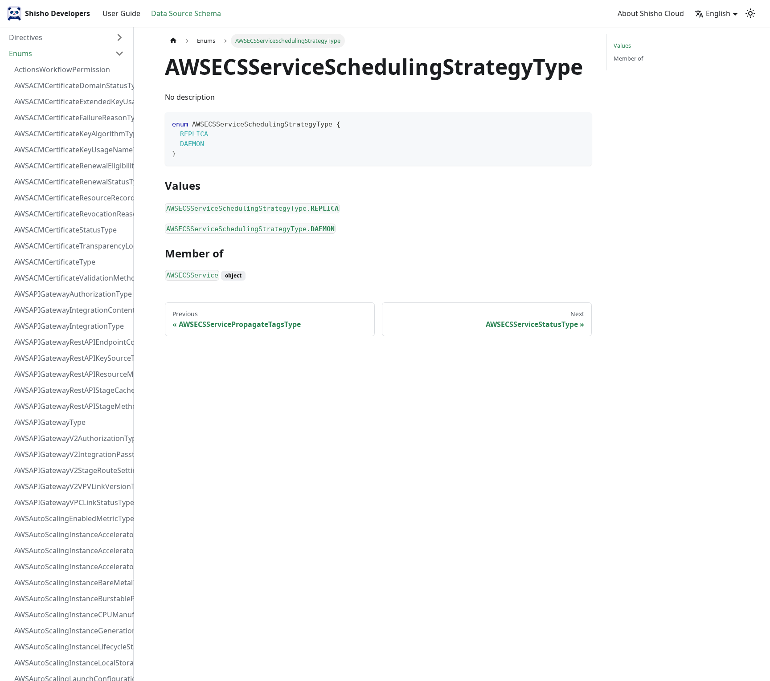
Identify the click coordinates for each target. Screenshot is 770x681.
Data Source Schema (186, 13)
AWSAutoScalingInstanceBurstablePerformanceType (71, 599)
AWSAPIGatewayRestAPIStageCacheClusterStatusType (71, 390)
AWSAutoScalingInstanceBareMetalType (71, 582)
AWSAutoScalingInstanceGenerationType (71, 631)
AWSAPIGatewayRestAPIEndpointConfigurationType (71, 342)
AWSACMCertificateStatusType (65, 230)
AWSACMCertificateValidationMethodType (71, 278)
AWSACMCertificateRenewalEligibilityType (71, 166)
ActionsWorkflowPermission (62, 69)
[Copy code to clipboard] (580, 123)
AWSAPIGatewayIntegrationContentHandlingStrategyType (71, 310)
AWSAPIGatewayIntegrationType (69, 326)
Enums (20, 53)
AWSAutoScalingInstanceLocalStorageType (71, 663)
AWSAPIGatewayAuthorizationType (71, 294)
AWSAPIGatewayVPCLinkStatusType (71, 502)
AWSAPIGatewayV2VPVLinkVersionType (71, 486)
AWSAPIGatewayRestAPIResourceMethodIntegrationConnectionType (71, 374)
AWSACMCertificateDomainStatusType (71, 85)
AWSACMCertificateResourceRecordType (71, 198)
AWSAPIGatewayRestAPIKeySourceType (71, 358)
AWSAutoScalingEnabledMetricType (71, 518)
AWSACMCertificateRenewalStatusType (71, 182)
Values (622, 45)
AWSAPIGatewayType (50, 422)
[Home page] (173, 41)
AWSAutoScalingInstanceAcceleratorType (71, 566)
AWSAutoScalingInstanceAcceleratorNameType (71, 550)
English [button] (718, 13)
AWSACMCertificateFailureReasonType (71, 117)
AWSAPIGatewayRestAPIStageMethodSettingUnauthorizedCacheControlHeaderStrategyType (71, 406)
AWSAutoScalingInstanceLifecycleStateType (71, 647)
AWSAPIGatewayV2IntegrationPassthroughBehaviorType (71, 454)
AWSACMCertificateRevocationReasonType (71, 214)
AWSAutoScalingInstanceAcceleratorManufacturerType (71, 534)
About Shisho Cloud (651, 13)
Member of (628, 58)
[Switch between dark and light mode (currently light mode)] (750, 13)
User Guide (121, 13)
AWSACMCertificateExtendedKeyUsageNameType (71, 101)
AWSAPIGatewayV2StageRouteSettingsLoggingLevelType (71, 470)
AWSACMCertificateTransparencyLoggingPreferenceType (71, 246)
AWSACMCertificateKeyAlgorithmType (71, 134)
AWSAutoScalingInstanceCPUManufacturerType (71, 615)
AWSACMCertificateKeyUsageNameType (71, 150)
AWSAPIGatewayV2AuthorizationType (71, 438)
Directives (25, 37)
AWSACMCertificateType (54, 262)
